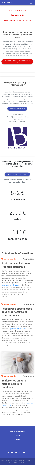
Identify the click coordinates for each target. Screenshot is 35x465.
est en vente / (17, 20)
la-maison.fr (17, 15)
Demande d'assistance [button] (16, 108)
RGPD (17, 435)
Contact (17, 440)
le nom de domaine (17, 10)
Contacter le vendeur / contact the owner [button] (17, 61)
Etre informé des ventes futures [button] (16, 174)
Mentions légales (17, 431)
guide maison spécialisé (18, 329)
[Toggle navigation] (30, 3)
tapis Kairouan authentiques (10, 285)
